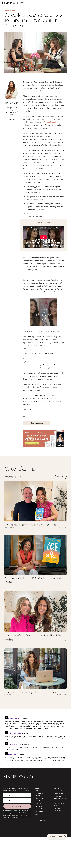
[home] (13, 3)
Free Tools (39, 803)
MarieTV (38, 791)
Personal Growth (11, 11)
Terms (5, 832)
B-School (56, 788)
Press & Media (40, 806)
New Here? (39, 801)
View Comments (36, 423)
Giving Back (39, 809)
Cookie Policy (18, 832)
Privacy (10, 832)
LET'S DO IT (17, 806)
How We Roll (39, 811)
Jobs (37, 814)
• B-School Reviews (60, 791)
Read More (11, 119)
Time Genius (57, 796)
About (37, 788)
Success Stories (40, 798)
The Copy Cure (58, 793)
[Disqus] (35, 738)
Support (26, 832)
